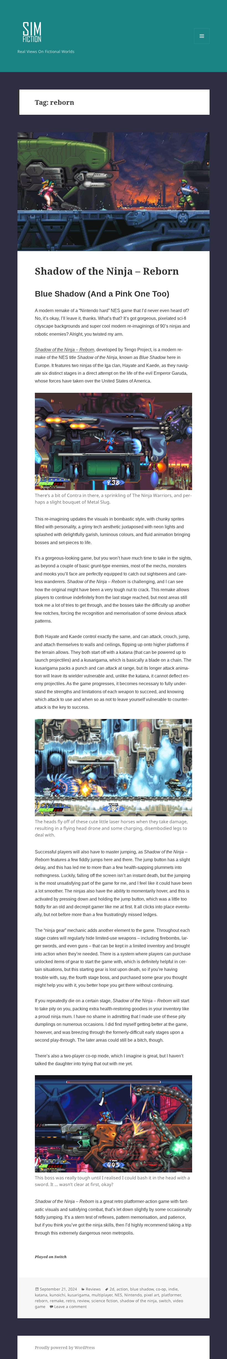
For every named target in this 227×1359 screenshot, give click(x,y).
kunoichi (57, 1294)
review (83, 1300)
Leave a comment (70, 1306)
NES (118, 1294)
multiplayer (102, 1294)
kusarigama (78, 1294)
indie (173, 1289)
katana (41, 1294)
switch (165, 1300)
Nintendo (133, 1294)
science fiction (104, 1300)
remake (57, 1300)
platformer (171, 1294)
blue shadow (142, 1289)
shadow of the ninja (138, 1300)
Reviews (93, 1289)
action (122, 1289)
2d (112, 1289)
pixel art (151, 1294)
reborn (41, 1300)
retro (70, 1300)
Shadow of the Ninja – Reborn (107, 270)
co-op (161, 1289)
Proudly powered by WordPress (65, 1347)
